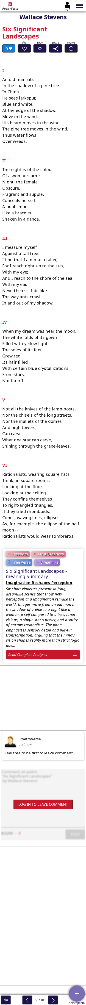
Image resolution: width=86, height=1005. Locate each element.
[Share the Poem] (55, 48)
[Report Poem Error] (71, 48)
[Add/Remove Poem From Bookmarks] (39, 48)
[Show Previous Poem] (27, 1000)
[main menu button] (79, 5)
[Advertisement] (43, 698)
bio (5, 1000)
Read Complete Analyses (27, 654)
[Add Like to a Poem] (24, 48)
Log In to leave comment (43, 804)
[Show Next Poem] (53, 1000)
